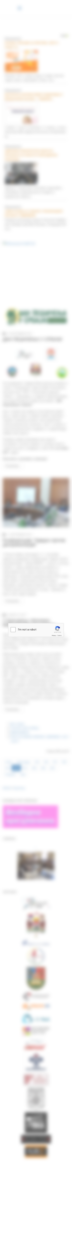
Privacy (54, 635)
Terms (59, 635)
